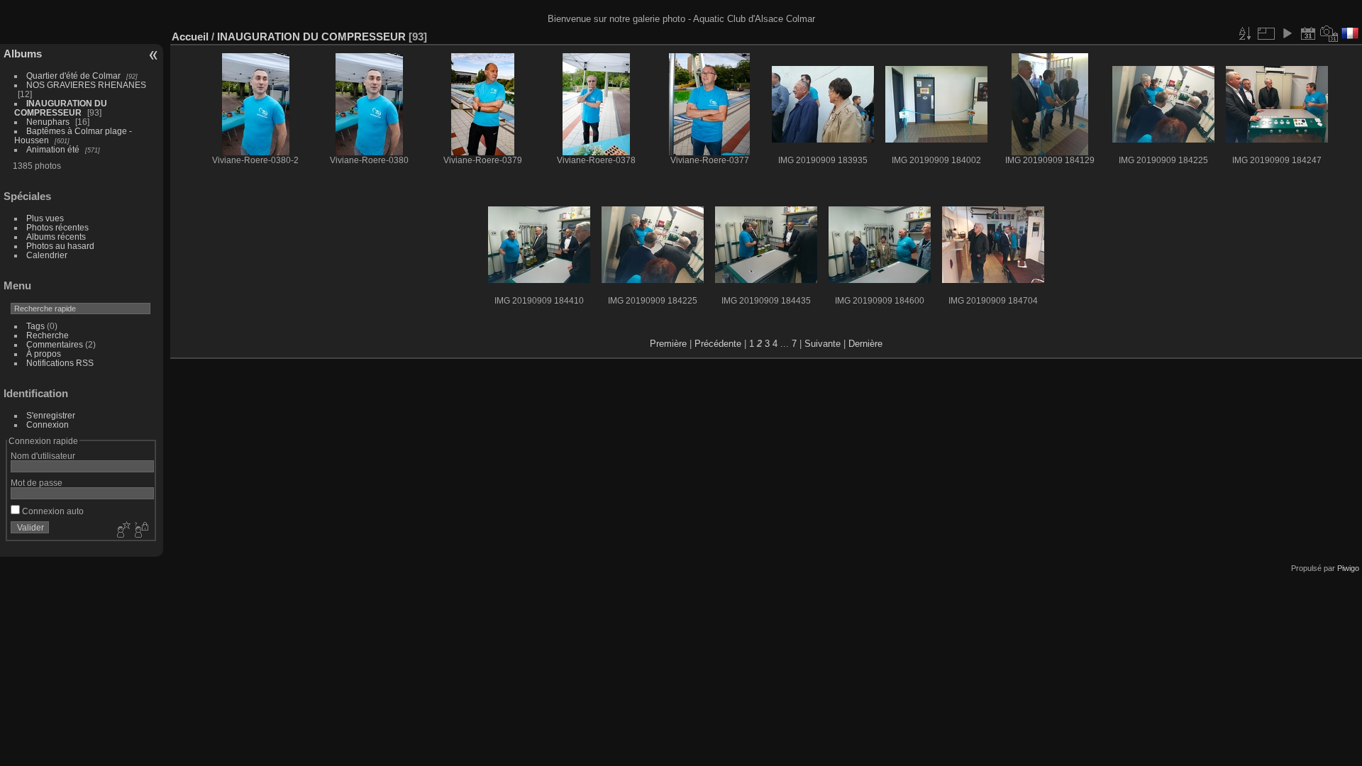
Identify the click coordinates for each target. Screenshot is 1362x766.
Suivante (822, 343)
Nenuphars (48, 121)
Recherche (47, 335)
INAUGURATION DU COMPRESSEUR (60, 108)
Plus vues (45, 218)
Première (668, 343)
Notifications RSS (60, 362)
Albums (23, 54)
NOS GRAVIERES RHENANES (86, 84)
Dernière (865, 343)
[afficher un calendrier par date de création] (1329, 33)
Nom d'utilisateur (43, 455)
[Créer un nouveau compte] (122, 530)
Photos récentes (57, 227)
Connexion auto (52, 511)
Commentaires (54, 344)
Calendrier (46, 255)
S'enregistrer (50, 415)
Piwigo (1348, 568)
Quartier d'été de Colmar (73, 75)
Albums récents (56, 236)
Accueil (190, 36)
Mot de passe (36, 482)
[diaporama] (1287, 33)
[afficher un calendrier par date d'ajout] (1308, 33)
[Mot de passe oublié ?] (140, 530)
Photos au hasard (60, 245)
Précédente (717, 343)
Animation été (52, 149)
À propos (43, 353)
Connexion (47, 424)
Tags (35, 326)
